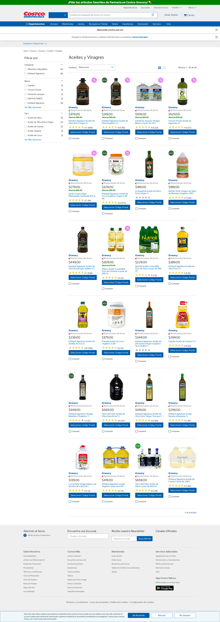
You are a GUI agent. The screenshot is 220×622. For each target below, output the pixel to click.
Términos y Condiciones (32, 572)
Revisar (162, 615)
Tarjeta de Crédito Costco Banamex (126, 568)
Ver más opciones (32, 107)
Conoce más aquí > (140, 37)
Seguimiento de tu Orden (166, 556)
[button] (154, 14)
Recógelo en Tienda (98, 24)
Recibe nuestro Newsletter (128, 531)
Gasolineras (127, 24)
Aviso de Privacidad (31, 576)
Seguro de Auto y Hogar (77, 579)
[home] (34, 14)
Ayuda (114, 572)
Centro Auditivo (73, 572)
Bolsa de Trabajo (30, 583)
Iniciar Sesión (171, 14)
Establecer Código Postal (33, 43)
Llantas (81, 24)
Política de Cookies (31, 619)
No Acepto (185, 615)
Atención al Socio (34, 531)
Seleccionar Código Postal (83, 132)
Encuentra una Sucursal (81, 531)
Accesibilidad (28, 591)
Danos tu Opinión (74, 583)
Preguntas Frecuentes (32, 564)
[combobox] (58, 15)
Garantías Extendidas (76, 591)
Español (175, 7)
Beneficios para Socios (121, 564)
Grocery (54, 24)
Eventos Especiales (75, 564)
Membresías (67, 24)
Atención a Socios (163, 568)
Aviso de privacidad (99, 602)
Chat (168, 24)
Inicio (26, 51)
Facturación (143, 24)
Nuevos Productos (74, 587)
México (191, 7)
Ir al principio (191, 512)
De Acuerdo (139, 615)
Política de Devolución (164, 564)
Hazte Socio (116, 560)
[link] (83, 104)
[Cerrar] (216, 30)
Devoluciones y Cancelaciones (168, 560)
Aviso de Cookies (30, 579)
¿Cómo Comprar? (74, 556)
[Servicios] (161, 24)
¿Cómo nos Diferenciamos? (34, 560)
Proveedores (28, 568)
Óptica (115, 24)
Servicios (157, 24)
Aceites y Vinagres (54, 51)
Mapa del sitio (29, 587)
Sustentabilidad (29, 556)
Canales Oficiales (166, 531)
